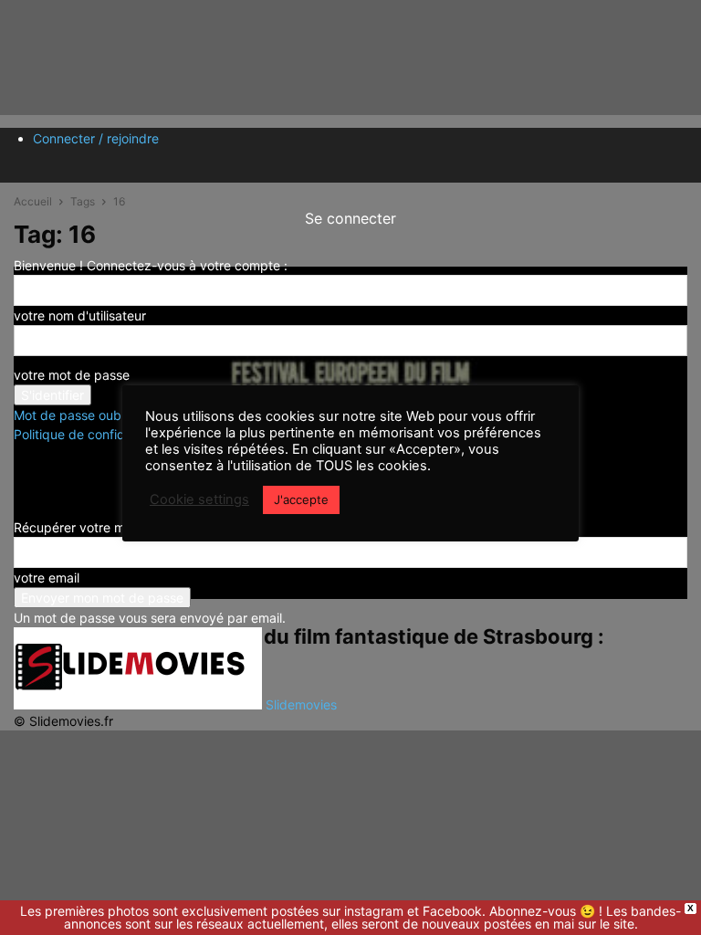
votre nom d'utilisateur (80, 315)
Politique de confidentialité (93, 434)
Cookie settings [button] (199, 499)
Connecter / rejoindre (96, 138)
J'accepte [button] (301, 499)
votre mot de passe (72, 375)
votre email (46, 577)
